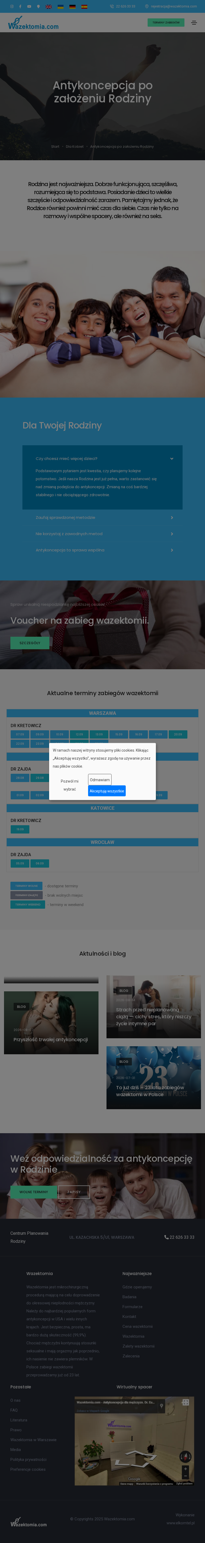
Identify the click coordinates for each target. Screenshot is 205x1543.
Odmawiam (100, 779)
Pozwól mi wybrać (69, 785)
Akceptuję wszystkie (107, 791)
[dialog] (102, 771)
